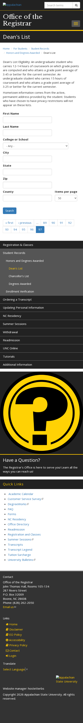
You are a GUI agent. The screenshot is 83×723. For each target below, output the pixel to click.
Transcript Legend (20, 549)
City (6, 152)
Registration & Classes (18, 245)
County (8, 191)
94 (15, 229)
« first (9, 223)
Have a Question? (21, 460)
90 (53, 223)
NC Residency (12, 316)
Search (9, 210)
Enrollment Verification (20, 291)
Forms (12, 514)
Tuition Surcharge (19, 555)
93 (7, 229)
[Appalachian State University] (21, 5)
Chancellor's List (19, 276)
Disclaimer (15, 629)
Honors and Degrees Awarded (23, 53)
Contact (14, 650)
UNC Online (10, 348)
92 (70, 223)
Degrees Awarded (20, 284)
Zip (5, 178)
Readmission (11, 340)
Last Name (11, 126)
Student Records (40, 48)
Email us (9, 607)
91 (61, 223)
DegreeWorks (18, 504)
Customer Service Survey (25, 499)
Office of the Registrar (22, 20)
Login (12, 656)
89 (45, 223)
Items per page (66, 191)
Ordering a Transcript (17, 299)
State (7, 165)
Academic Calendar (20, 494)
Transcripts (15, 544)
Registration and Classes (24, 534)
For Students (20, 48)
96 (32, 229)
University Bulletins (22, 560)
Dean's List (16, 268)
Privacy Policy (17, 645)
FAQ (10, 509)
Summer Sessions (14, 324)
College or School (15, 139)
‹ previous (24, 223)
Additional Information (17, 364)
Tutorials (9, 356)
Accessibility (16, 640)
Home (6, 48)
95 (23, 229)
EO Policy (15, 634)
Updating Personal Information (23, 307)
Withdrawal (10, 332)
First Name (11, 113)
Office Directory (18, 524)
